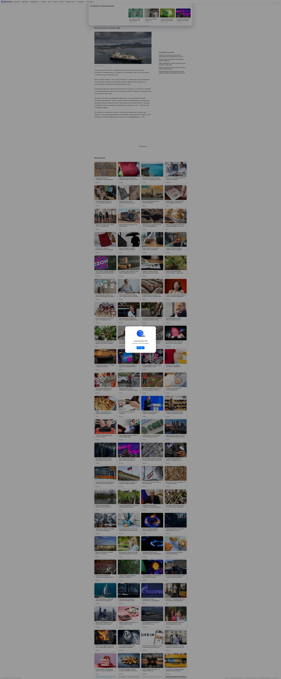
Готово (141, 348)
